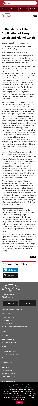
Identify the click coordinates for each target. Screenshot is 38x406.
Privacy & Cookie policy (10, 395)
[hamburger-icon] (34, 16)
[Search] (3, 3)
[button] (27, 303)
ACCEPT (19, 403)
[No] (35, 394)
